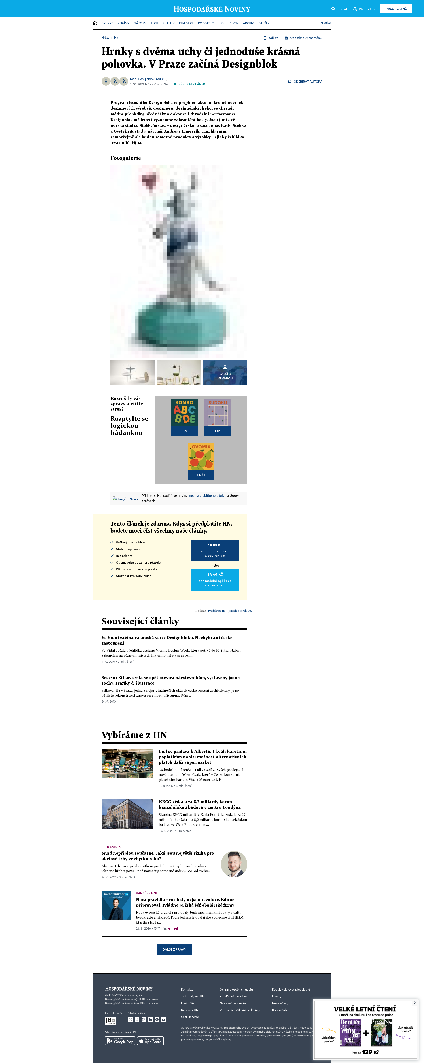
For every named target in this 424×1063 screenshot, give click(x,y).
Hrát (184, 431)
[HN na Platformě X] (130, 1019)
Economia (187, 1003)
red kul (161, 79)
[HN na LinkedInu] (150, 1019)
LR (170, 79)
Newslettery (280, 1003)
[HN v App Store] (150, 1040)
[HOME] (95, 23)
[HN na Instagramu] (144, 1019)
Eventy (276, 996)
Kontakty (187, 989)
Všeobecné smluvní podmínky (240, 1010)
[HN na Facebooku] (137, 1019)
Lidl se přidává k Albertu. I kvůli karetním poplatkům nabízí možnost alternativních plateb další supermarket (203, 757)
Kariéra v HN (189, 1010)
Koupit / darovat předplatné (291, 989)
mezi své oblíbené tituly (206, 495)
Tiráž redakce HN (192, 996)
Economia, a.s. (133, 995)
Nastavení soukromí (233, 1003)
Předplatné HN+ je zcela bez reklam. (230, 610)
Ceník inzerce (190, 1017)
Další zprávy (174, 949)
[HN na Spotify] (157, 1019)
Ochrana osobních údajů (236, 989)
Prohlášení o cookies (233, 996)
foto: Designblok (142, 79)
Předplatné (396, 8)
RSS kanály (279, 1010)
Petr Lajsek (111, 847)
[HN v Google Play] (120, 1040)
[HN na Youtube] (163, 1019)
